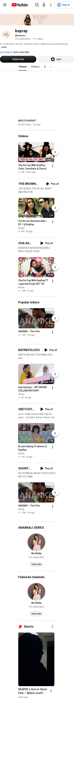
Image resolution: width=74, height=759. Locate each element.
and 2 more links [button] (21, 52)
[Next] (55, 152)
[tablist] (37, 67)
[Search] (37, 5)
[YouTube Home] (19, 5)
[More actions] (52, 165)
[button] (50, 67)
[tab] (23, 67)
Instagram (7, 52)
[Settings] (51, 5)
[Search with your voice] (43, 4)
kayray (21, 228)
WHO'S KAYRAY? (27, 120)
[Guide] (5, 5)
